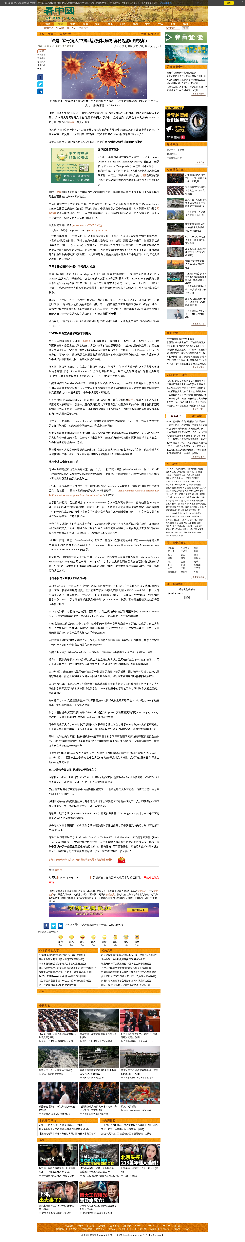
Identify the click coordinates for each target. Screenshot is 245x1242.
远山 (183, 555)
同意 (229, 3)
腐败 (176, 494)
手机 (189, 532)
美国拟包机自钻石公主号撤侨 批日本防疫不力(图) (126, 980)
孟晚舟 (168, 488)
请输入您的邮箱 (187, 589)
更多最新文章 (198, 367)
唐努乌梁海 (196, 513)
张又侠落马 (172, 154)
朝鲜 (183, 497)
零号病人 (41, 62)
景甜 (44, 1114)
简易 (196, 548)
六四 (200, 472)
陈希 (69, 1041)
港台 (98, 24)
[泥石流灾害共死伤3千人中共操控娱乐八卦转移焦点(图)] (175, 298)
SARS (189, 516)
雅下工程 (87, 1175)
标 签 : (42, 51)
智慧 (181, 532)
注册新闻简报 (175, 584)
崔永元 (175, 491)
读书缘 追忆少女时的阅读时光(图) (182, 90)
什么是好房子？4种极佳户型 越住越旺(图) (186, 395)
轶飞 (170, 555)
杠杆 (168, 501)
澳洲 (174, 526)
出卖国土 (169, 475)
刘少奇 (185, 529)
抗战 (188, 526)
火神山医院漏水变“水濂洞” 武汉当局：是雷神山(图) (126, 968)
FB (179, 497)
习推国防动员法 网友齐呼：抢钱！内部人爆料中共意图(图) (196, 178)
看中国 (61, 13)
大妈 (178, 507)
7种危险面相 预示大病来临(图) (181, 339)
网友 (102, 1114)
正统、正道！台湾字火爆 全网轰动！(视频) (60, 1125)
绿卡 (190, 523)
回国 (181, 523)
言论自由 (169, 520)
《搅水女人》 (65, 1114)
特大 (147, 46)
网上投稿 (69, 1226)
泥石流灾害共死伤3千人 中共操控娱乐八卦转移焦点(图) (195, 301)
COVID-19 (174, 472)
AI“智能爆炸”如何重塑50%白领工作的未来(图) (62, 955)
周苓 (170, 558)
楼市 (174, 504)
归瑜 (196, 551)
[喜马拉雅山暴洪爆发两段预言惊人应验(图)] (99, 1011)
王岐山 (192, 485)
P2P (204, 507)
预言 (194, 532)
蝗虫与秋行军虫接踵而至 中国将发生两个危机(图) (126, 963)
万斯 (184, 488)
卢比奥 (200, 469)
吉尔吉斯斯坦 (143, 1077)
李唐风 (197, 558)
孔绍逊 (127, 1041)
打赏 (130, 46)
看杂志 (112, 1229)
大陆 (60, 24)
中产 (187, 504)
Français (151, 1226)
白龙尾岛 (175, 516)
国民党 (193, 481)
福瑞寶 (153, 1229)
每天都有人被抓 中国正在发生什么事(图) (186, 388)
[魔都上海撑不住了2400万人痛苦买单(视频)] (58, 1183)
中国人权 (83, 28)
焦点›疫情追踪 (150, 33)
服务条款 (114, 1226)
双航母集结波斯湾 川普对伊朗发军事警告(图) (61, 959)
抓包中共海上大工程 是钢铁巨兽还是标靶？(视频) (64, 1129)
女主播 (177, 520)
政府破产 (67, 1213)
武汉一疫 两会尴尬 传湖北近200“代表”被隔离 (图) (125, 985)
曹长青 (184, 572)
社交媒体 (174, 497)
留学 (201, 520)
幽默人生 (174, 532)
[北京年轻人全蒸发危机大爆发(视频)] (140, 1145)
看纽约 (132, 1229)
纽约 (122, 24)
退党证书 (164, 1229)
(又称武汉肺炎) (180, 469)
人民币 (188, 501)
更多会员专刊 (198, 93)
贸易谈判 (195, 488)
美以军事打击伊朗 (175, 150)
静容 (183, 565)
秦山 (170, 565)
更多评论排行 (198, 456)
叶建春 (74, 1041)
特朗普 (194, 469)
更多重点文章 (198, 324)
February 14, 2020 (97, 230)
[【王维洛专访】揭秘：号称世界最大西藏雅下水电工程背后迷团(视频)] (99, 1145)
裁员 (44, 1213)
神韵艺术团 (87, 1229)
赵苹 (196, 561)
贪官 (201, 491)
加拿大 (188, 497)
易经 (168, 532)
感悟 (185, 532)
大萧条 (50, 1213)
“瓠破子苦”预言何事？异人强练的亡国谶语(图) (195, 264)
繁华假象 (57, 1213)
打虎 (185, 494)
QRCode (69, 924)
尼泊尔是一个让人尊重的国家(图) (55, 1070)
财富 (183, 504)
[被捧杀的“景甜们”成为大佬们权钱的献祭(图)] (58, 1083)
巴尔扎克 (55, 1114)
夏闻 (196, 555)
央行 (198, 497)
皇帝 (195, 529)
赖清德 (198, 485)
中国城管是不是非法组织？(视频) (182, 453)
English (139, 1226)
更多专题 (200, 162)
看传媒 (143, 1229)
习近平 (127, 1077)
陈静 (183, 558)
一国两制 (202, 494)
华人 (187, 520)
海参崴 (192, 504)
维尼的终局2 (57, 1175)
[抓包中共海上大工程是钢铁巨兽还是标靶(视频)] (99, 1183)
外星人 (168, 536)
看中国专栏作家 (177, 542)
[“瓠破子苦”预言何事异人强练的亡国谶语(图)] (175, 261)
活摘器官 (177, 475)
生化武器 (41, 65)
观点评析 (60, 28)
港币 (202, 501)
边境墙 (179, 488)
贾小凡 (171, 551)
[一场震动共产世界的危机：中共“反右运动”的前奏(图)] (175, 286)
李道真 (184, 551)
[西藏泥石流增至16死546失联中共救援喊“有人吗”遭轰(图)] (99, 1047)
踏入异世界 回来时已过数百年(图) (182, 83)
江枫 (183, 568)
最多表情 (197, 416)
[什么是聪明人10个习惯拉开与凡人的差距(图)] (175, 311)
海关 (168, 523)
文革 (178, 536)
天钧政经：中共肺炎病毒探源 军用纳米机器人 (124, 959)
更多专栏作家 (198, 577)
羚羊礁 (97, 1213)
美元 (172, 501)
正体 (124, 46)
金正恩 (185, 485)
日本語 (177, 1226)
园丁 (170, 561)
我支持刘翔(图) (128, 1106)
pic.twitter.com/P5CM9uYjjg (87, 225)
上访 (198, 510)
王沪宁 (203, 488)
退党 (198, 481)
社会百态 (71, 28)
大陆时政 (48, 28)
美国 (85, 24)
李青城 (197, 565)
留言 (136, 46)
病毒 (71, 122)
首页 (48, 24)
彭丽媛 (133, 1077)
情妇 (168, 494)
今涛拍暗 (185, 548)
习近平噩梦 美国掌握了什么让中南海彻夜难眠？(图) (65, 980)
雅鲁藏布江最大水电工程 (103, 1175)
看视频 (122, 1229)
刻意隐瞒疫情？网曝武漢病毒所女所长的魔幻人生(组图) (129, 955)
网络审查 (175, 513)
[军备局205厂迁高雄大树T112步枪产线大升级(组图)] (175, 249)
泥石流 (51, 1074)
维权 (186, 510)
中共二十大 (148, 1041)
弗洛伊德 (169, 485)
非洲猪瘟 (193, 507)
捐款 (92, 1226)
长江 (174, 478)
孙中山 (193, 526)
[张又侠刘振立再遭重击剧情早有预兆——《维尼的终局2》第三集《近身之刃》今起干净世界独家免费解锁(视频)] (58, 1145)
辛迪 (196, 572)
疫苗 (130, 399)
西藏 (96, 1077)
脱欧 (194, 497)
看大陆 (52, 33)
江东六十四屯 (185, 513)
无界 (187, 1229)
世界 (135, 24)
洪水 (183, 478)
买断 (143, 1110)
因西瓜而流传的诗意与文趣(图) (181, 72)
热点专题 (172, 144)
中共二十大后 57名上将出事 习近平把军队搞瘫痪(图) (195, 239)
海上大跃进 (106, 1213)
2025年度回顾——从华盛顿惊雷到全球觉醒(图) (62, 976)
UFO (176, 485)
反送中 (196, 491)
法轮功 (168, 513)
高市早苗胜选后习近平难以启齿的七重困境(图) (62, 963)
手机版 (118, 46)
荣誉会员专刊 (175, 66)
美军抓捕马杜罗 (174, 158)
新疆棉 (197, 475)
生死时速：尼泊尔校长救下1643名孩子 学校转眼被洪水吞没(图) (196, 202)
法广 (168, 497)
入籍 (185, 523)
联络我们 (81, 1226)
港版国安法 (196, 478)
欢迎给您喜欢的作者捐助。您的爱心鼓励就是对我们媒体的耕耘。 (82, 859)
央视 (182, 520)
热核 (39, 68)
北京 (151, 1077)
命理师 (109, 1041)
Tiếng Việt (165, 1226)
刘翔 (126, 1110)
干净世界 (46, 1175)
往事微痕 (177, 481)
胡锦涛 (133, 1041)
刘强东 (173, 507)
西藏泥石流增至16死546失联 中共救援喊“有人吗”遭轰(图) (195, 227)
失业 (126, 1175)
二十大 (140, 1041)
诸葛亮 (200, 529)
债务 (203, 497)
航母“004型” (88, 1213)
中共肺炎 (41, 55)
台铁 (184, 475)
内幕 (186, 491)
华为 (172, 494)
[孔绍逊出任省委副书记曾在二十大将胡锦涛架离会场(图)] (140, 1011)
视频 (185, 24)
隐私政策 (127, 1226)
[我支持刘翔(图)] (140, 1083)
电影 (65, 1175)
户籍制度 (132, 1175)
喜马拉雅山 (88, 1041)
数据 (61, 1074)
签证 (176, 523)
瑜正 (170, 568)
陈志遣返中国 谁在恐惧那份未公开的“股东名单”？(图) (65, 972)
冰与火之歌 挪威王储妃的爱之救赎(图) (58, 985)
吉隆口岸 (46, 1041)
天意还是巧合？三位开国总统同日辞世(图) (186, 76)
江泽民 (168, 491)
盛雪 (183, 561)
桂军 (183, 526)
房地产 (168, 504)
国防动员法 (94, 1114)
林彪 (180, 529)
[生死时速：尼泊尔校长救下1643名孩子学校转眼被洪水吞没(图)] (175, 199)
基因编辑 (174, 510)
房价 (183, 507)
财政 (178, 504)
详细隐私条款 (166, 3)
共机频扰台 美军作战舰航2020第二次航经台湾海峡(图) (128, 976)
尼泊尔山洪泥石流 (58, 1041)
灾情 (57, 1074)
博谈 (110, 24)
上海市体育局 (134, 1110)
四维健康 (172, 572)
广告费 (148, 1110)
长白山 (168, 516)
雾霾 (168, 510)
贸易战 (182, 472)
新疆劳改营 (196, 516)
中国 (59, 192)
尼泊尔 (96, 1041)
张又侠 (71, 1175)
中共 (106, 1114)
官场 (73, 24)
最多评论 (176, 416)
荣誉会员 (141, 891)
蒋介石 (200, 526)
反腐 (181, 494)
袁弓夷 (188, 478)
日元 (198, 501)
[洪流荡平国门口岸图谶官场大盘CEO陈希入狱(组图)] (58, 1011)
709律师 (192, 510)
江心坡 (183, 516)
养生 (183, 536)
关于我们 (102, 1226)
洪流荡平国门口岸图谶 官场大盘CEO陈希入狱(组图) (196, 190)
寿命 (174, 536)
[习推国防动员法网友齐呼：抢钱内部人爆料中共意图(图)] (99, 1083)
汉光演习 (169, 481)
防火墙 (181, 510)
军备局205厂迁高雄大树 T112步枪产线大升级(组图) (195, 252)
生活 (160, 24)
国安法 (168, 478)
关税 (174, 488)
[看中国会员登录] (186, 37)
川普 (143, 175)
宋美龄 (168, 529)
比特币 (177, 501)
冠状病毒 (41, 58)
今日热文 (44, 1005)
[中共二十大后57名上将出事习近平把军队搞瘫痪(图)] (175, 236)
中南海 (181, 491)
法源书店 (100, 1229)
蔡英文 (203, 504)
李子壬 (197, 568)
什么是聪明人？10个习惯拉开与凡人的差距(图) (196, 314)
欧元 (193, 501)
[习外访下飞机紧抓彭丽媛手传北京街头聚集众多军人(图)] (140, 1047)
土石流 (103, 1041)
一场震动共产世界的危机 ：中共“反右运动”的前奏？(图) (196, 289)
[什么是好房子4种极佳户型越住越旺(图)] (175, 212)
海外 (199, 523)
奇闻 (172, 24)
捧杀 (48, 1114)
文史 (147, 24)
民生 (194, 523)
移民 (191, 520)
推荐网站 (60, 1229)
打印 (141, 46)
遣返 (172, 523)
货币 (183, 501)
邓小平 (175, 529)
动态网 (177, 1229)
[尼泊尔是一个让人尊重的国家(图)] (58, 1047)
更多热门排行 (198, 409)
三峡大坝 (190, 475)
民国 (179, 526)
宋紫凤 (171, 548)
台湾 (198, 504)
